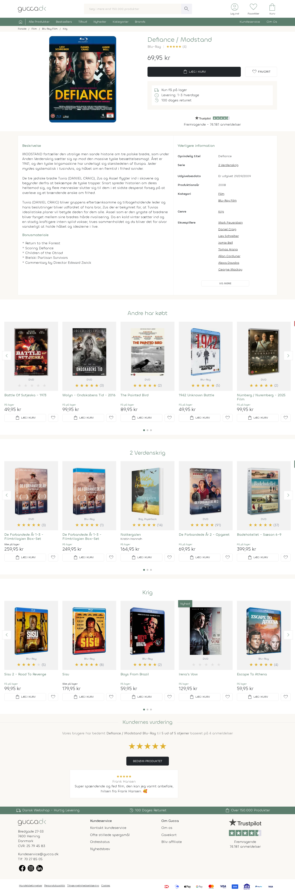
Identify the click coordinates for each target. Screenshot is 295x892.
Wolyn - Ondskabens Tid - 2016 (89, 395)
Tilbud (82, 22)
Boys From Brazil (135, 674)
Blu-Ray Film (227, 200)
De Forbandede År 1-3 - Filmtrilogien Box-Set (23, 536)
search (186, 9)
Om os (166, 827)
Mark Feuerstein (230, 223)
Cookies (105, 885)
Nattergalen (131, 534)
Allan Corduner (229, 256)
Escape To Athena (252, 674)
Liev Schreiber (228, 236)
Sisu (65, 674)
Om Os (271, 22)
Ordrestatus (100, 841)
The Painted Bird (135, 395)
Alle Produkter (39, 22)
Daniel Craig (227, 229)
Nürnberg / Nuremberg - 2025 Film (261, 397)
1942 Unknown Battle (196, 395)
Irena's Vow (188, 674)
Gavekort (169, 835)
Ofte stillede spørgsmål (110, 835)
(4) (176, 46)
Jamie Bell (225, 243)
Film (221, 194)
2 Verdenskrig (228, 165)
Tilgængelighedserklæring (83, 885)
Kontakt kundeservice (108, 827)
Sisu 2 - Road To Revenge (25, 674)
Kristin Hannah (131, 539)
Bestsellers (64, 22)
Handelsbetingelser (30, 885)
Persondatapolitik (54, 885)
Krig (221, 211)
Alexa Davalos (228, 263)
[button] (6, 355)
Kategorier (120, 22)
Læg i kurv (194, 72)
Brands (140, 22)
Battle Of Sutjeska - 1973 (25, 395)
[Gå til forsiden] (32, 821)
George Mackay (230, 269)
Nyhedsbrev (100, 849)
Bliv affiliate (171, 841)
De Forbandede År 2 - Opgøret (204, 534)
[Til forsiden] (32, 8)
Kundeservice (250, 22)
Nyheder (100, 22)
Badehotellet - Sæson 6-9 (259, 534)
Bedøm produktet (147, 761)
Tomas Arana (228, 249)
